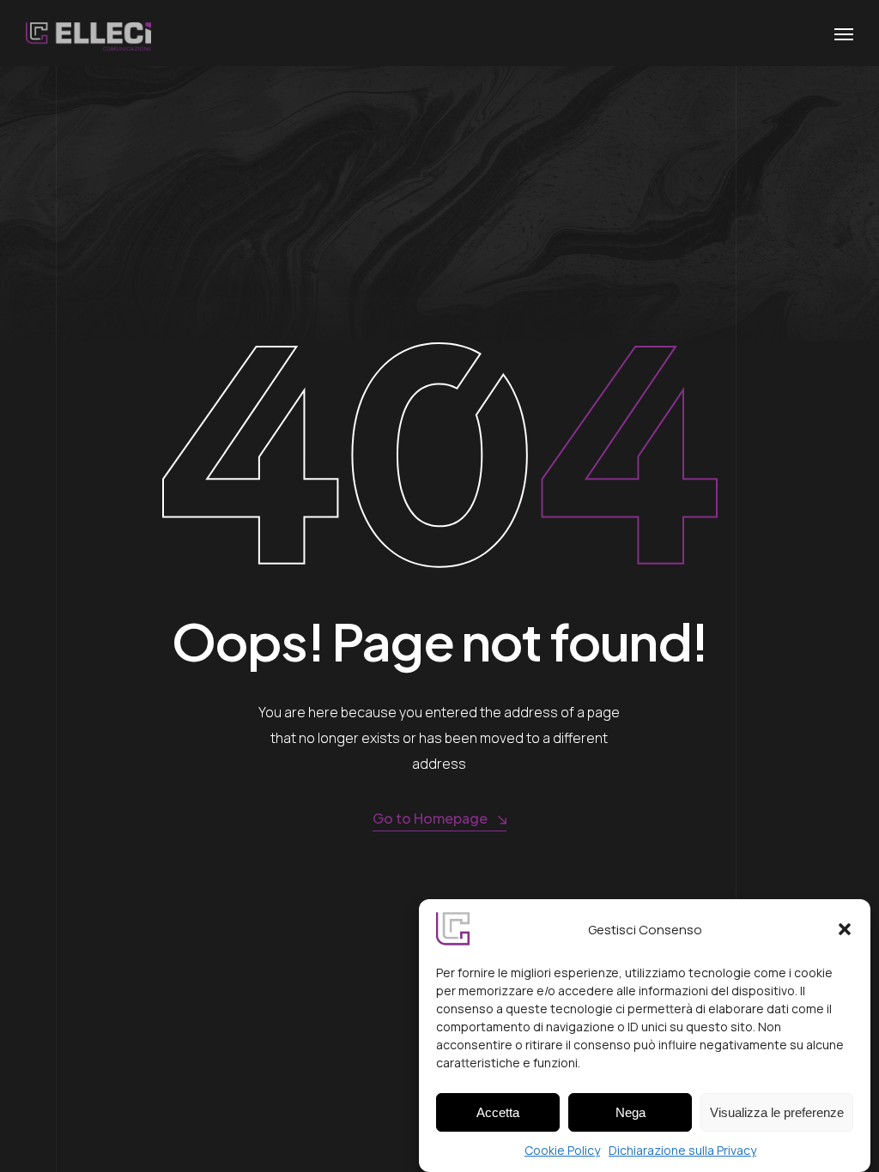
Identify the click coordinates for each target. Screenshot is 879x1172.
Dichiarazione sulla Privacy (682, 1150)
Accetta (497, 1112)
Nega (630, 1112)
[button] (844, 929)
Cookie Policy (562, 1150)
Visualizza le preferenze (777, 1112)
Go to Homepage (430, 818)
